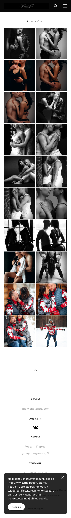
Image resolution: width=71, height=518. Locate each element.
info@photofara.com (35, 408)
